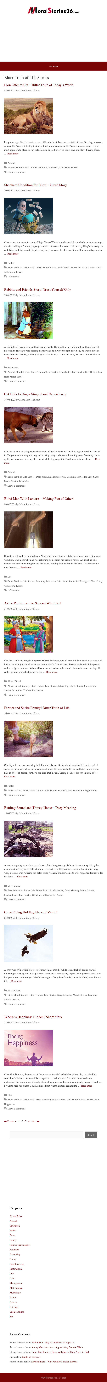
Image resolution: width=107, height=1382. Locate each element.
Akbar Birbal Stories (18, 685)
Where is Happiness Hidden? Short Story (33, 1016)
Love (12, 1278)
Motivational (14, 885)
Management (16, 1283)
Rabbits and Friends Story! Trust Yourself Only (37, 289)
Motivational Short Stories (17, 895)
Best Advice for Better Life (21, 890)
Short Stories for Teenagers (76, 581)
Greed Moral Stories (46, 267)
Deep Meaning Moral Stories (50, 476)
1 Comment (13, 276)
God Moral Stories (76, 1099)
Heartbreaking (17, 1263)
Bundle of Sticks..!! (31, 1356)
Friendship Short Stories (71, 372)
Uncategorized (17, 1311)
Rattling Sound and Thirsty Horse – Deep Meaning (40, 807)
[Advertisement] (53, 41)
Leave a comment (16, 172)
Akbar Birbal (14, 681)
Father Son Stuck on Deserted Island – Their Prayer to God (60, 1352)
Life (10, 576)
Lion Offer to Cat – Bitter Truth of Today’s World (39, 84)
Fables (11, 263)
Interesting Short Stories (70, 685)
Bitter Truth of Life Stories (44, 167)
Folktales (14, 1249)
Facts (12, 1235)
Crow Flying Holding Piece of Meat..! (30, 912)
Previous (10, 1121)
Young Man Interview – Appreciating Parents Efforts (57, 1347)
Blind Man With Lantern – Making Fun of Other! (39, 498)
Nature (13, 1297)
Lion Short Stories (68, 167)
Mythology (15, 1292)
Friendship (13, 367)
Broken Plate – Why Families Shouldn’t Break (54, 1361)
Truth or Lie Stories (33, 690)
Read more (12, 153)
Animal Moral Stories (19, 167)
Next (36, 1121)
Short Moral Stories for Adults (73, 267)
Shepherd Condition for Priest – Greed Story (35, 184)
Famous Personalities (20, 1244)
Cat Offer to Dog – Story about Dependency (35, 394)
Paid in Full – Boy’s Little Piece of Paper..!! (53, 1342)
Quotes (13, 1302)
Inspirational (16, 1268)
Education (15, 1225)
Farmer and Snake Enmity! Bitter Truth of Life (36, 707)
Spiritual (14, 1306)
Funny (13, 1259)
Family (13, 1240)
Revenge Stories (89, 790)
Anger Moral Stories (18, 790)
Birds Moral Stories (17, 994)
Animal (11, 162)
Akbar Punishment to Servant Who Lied (32, 603)
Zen (12, 1316)
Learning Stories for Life (79, 476)
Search (90, 1135)
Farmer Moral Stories (69, 790)
